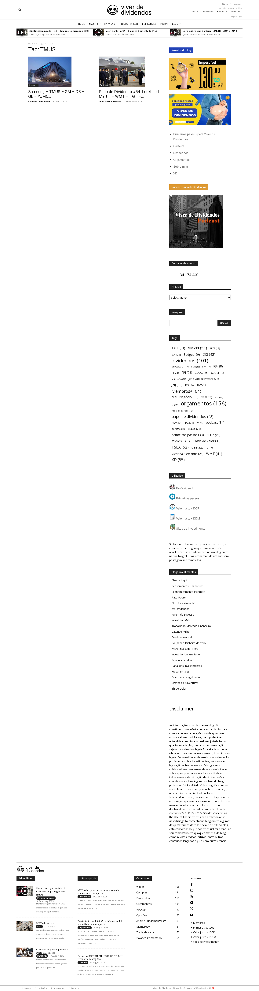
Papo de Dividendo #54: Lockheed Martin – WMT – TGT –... (129, 94)
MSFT (206, 397)
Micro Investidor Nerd (185, 648)
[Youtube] (192, 915)
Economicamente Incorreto (188, 592)
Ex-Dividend (184, 488)
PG (189, 422)
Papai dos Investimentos (187, 666)
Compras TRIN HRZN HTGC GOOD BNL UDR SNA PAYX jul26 (100, 958)
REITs (213, 435)
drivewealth (180, 366)
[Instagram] (192, 891)
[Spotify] (192, 903)
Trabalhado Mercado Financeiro (191, 626)
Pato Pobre (179, 597)
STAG (177, 441)
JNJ (177, 385)
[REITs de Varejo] (24, 926)
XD (175, 173)
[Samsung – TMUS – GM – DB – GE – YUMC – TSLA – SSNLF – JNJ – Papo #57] (59, 72)
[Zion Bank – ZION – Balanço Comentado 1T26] (98, 32)
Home (31, 43)
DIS (208, 354)
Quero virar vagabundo (186, 677)
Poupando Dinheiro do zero (189, 643)
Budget (192, 355)
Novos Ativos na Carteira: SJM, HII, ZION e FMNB (210, 30)
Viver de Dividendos (39, 101)
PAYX (177, 422)
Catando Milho (181, 631)
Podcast (33, 85)
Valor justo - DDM (187, 518)
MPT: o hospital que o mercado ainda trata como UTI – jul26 (98, 892)
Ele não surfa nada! (183, 603)
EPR (206, 366)
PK (199, 422)
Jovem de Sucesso (183, 614)
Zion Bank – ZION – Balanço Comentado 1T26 (132, 30)
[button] (19, 9)
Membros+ (186, 391)
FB (218, 366)
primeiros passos (188, 435)
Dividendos (180, 153)
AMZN (197, 348)
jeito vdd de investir (203, 379)
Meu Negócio (185, 397)
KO (190, 385)
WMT (214, 454)
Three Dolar (179, 688)
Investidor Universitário (186, 654)
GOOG (201, 372)
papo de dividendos (192, 417)
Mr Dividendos (180, 609)
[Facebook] (192, 884)
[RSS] (192, 897)
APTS (215, 348)
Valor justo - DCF (187, 508)
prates (194, 428)
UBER (197, 447)
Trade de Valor (207, 441)
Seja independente (183, 660)
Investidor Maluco (183, 620)
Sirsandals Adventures (185, 683)
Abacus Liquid (180, 580)
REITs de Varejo (45, 923)
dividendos (190, 361)
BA (176, 354)
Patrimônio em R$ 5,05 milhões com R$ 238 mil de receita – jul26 (100, 923)
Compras (83, 962)
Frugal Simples (180, 671)
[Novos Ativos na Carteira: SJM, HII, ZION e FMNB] (175, 32)
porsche (178, 428)
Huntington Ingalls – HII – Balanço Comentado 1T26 (59, 30)
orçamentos (203, 403)
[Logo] (129, 10)
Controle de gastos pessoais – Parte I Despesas (53, 951)
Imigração (179, 379)
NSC (219, 397)
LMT (201, 385)
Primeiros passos (187, 498)
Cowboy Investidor (183, 637)
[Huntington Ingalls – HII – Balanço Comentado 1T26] (21, 32)
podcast (215, 422)
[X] (192, 909)
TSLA (180, 447)
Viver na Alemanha (187, 454)
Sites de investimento (190, 528)
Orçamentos (181, 160)
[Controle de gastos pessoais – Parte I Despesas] (24, 952)
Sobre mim (180, 166)
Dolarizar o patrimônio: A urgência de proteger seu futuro (50, 891)
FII (175, 372)
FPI (187, 373)
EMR (195, 366)
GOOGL (217, 372)
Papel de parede (182, 410)
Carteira (178, 146)
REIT (39, 926)
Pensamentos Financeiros (187, 586)
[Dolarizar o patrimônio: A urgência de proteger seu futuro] (24, 891)
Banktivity (42, 956)
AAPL (178, 348)
